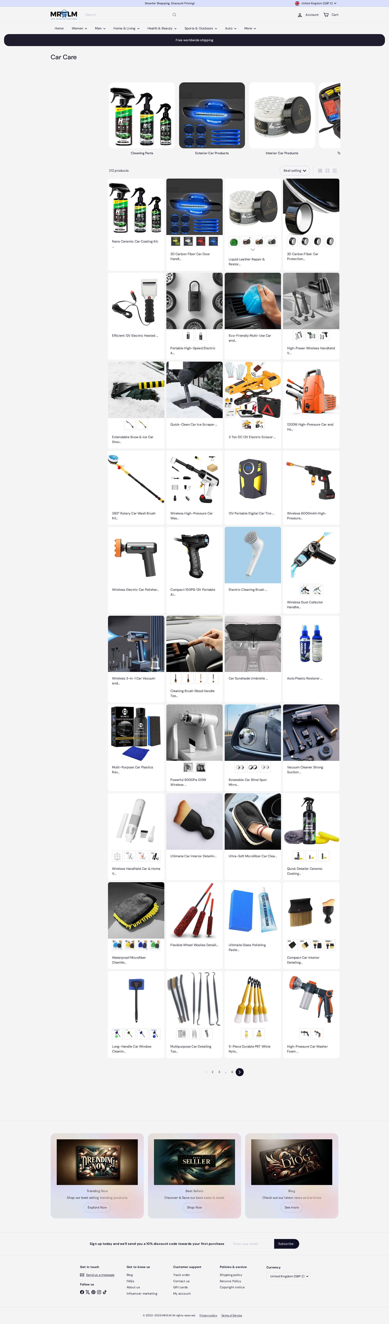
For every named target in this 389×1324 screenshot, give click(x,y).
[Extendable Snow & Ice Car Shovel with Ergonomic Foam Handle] (136, 405)
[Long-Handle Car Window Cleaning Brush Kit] (136, 1014)
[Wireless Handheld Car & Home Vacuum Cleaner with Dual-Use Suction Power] (136, 836)
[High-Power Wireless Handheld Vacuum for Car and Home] (311, 316)
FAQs (130, 1281)
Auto (229, 28)
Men (98, 28)
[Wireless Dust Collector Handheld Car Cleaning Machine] (311, 570)
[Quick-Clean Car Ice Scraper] (194, 396)
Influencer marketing (142, 1294)
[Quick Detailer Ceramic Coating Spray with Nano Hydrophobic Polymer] (311, 836)
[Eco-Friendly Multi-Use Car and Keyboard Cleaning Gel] (253, 310)
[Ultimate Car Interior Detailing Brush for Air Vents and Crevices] (194, 828)
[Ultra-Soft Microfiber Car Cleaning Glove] (253, 828)
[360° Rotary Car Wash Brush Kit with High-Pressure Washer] (136, 488)
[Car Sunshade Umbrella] (253, 650)
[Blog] (291, 1162)
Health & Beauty (160, 28)
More (248, 28)
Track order (181, 1275)
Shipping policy (231, 1275)
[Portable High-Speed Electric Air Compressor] (194, 316)
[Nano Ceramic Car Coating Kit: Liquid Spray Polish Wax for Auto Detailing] (136, 216)
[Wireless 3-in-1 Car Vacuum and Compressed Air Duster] (136, 653)
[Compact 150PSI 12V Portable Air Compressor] (194, 564)
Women (78, 28)
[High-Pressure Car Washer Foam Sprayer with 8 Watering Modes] (311, 1014)
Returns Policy (230, 1281)
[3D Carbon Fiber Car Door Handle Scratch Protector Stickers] (194, 222)
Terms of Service (231, 1315)
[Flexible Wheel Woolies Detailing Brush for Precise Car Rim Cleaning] (194, 917)
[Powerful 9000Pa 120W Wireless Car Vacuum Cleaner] (194, 747)
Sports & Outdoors (199, 28)
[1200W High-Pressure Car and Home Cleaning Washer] (311, 399)
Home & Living (124, 28)
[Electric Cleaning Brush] (253, 561)
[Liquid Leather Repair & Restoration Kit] (253, 225)
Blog (130, 1275)
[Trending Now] (97, 1162)
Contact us (181, 1281)
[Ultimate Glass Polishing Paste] (253, 919)
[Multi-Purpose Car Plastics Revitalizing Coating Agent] (136, 741)
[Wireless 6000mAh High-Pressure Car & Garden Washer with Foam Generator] (311, 488)
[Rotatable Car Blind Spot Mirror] (253, 747)
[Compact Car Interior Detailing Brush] (311, 925)
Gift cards (180, 1287)
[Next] (240, 1072)
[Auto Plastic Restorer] (311, 650)
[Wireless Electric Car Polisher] (136, 561)
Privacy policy (208, 1315)
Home (59, 28)
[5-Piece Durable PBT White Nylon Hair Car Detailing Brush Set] (253, 1014)
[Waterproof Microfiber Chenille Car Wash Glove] (136, 925)
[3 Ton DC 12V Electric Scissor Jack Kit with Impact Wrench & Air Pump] (253, 403)
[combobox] (131, 14)
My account (182, 1294)
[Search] (174, 14)
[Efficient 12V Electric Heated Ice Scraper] (136, 307)
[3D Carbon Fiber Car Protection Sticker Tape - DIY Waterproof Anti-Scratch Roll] (311, 222)
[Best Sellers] (194, 1162)
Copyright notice (232, 1287)
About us (133, 1287)
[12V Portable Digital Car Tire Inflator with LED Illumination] (253, 485)
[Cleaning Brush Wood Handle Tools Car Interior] (194, 659)
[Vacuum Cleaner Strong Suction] (311, 741)
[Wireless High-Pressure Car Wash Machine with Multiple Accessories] (194, 488)
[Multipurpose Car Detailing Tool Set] (194, 1014)
